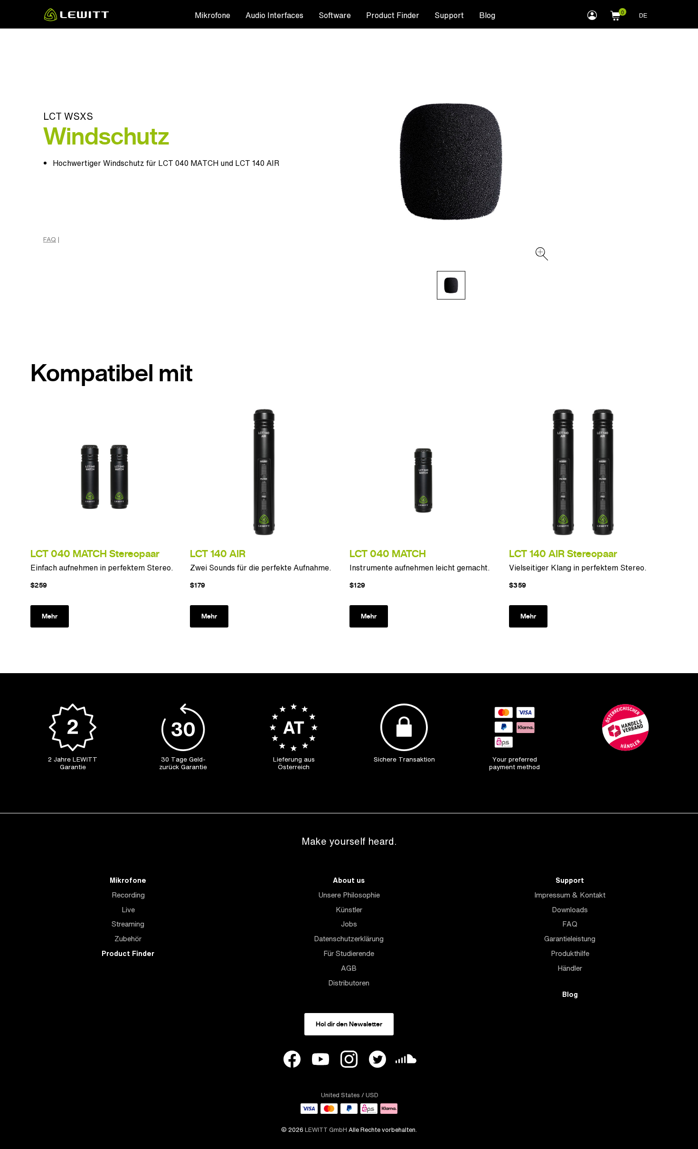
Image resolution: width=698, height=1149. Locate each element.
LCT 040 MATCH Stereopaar (95, 553)
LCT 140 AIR (217, 553)
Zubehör (127, 939)
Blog (487, 15)
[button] (615, 14)
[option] (451, 161)
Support (449, 15)
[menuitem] (212, 15)
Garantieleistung (569, 939)
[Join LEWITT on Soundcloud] (406, 1061)
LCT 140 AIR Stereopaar (563, 553)
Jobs (349, 924)
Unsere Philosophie (349, 895)
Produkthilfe (570, 953)
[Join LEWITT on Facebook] (292, 1061)
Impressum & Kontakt (569, 895)
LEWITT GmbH (326, 1129)
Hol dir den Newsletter (349, 1024)
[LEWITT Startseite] (76, 18)
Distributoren (348, 983)
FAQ (49, 239)
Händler (569, 968)
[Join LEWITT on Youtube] (320, 1061)
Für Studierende (348, 953)
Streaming (128, 924)
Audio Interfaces (274, 15)
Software (335, 15)
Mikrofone (212, 15)
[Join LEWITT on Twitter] (377, 1061)
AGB (349, 968)
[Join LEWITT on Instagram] (349, 1061)
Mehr (49, 616)
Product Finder (392, 15)
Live (128, 910)
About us (349, 880)
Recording (128, 895)
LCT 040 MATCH (387, 553)
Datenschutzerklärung (349, 939)
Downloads (570, 910)
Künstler (349, 910)
